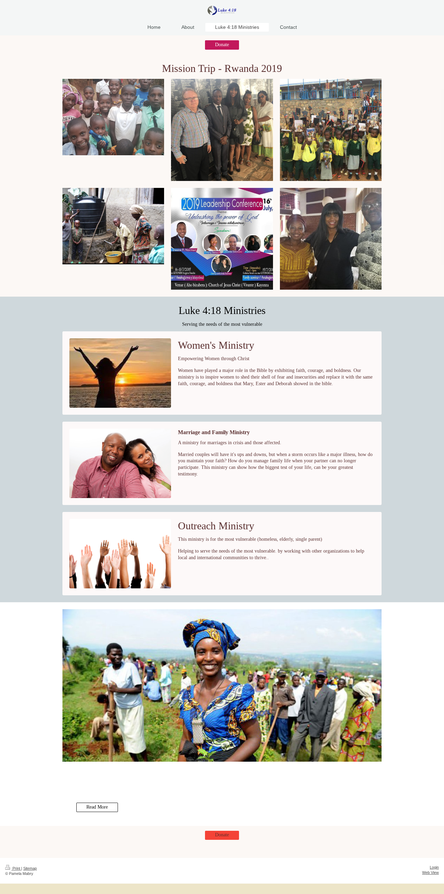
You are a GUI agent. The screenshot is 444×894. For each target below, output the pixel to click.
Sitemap (30, 868)
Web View (430, 872)
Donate (222, 44)
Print (16, 868)
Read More (97, 807)
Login (434, 867)
